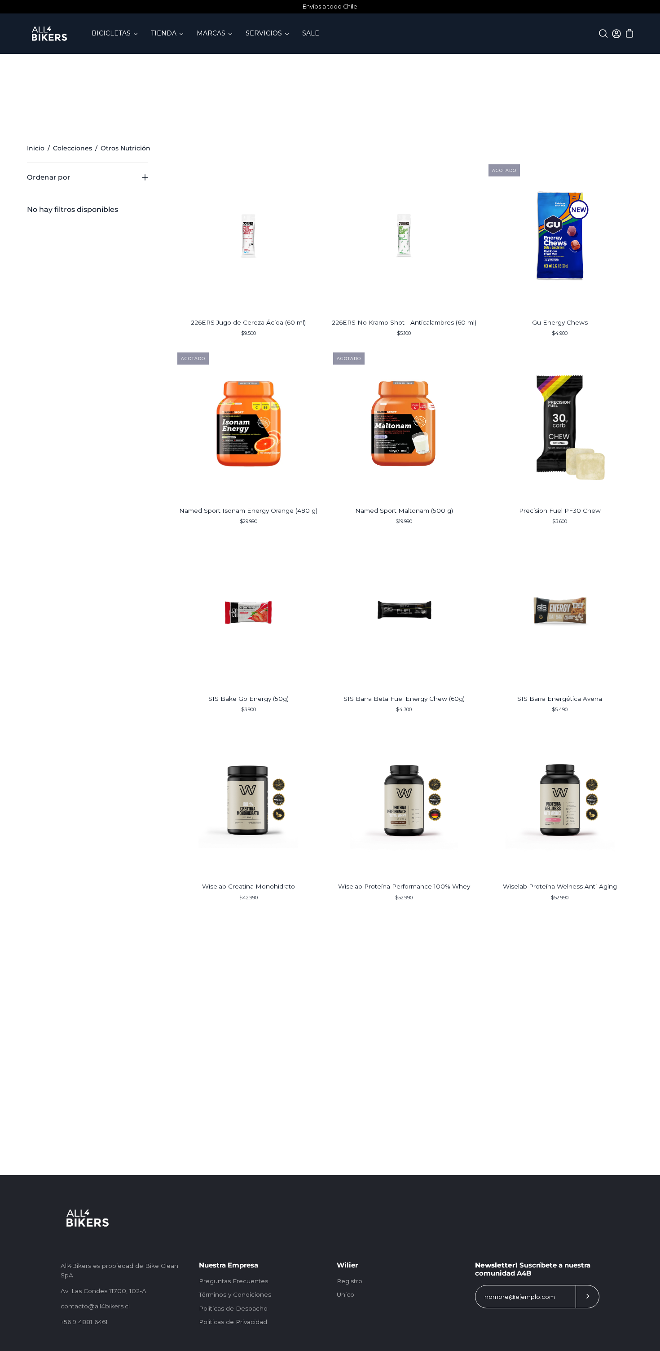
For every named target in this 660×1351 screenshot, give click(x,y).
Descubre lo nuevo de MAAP (333, 6)
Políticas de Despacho (233, 1308)
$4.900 (560, 333)
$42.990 (248, 897)
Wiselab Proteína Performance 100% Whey (404, 886)
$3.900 (248, 709)
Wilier (347, 1265)
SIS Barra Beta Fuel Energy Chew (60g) (404, 698)
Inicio (35, 148)
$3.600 (559, 521)
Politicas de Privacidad (233, 1321)
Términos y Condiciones (235, 1294)
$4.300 (404, 709)
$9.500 (248, 333)
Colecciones (72, 148)
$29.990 (248, 521)
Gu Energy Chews (560, 322)
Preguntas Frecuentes (233, 1281)
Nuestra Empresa (228, 1265)
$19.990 (404, 521)
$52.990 (404, 897)
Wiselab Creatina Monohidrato (248, 886)
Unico (345, 1294)
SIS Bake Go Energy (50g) (248, 698)
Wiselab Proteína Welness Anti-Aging (560, 886)
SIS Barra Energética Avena (559, 698)
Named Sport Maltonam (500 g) (404, 510)
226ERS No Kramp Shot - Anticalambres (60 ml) (404, 322)
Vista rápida (248, 235)
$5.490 (560, 709)
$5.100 (404, 333)
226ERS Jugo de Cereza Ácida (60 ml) (248, 322)
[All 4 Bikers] (49, 33)
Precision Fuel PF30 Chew (560, 510)
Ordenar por (48, 177)
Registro (349, 1281)
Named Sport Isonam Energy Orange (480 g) (248, 510)
